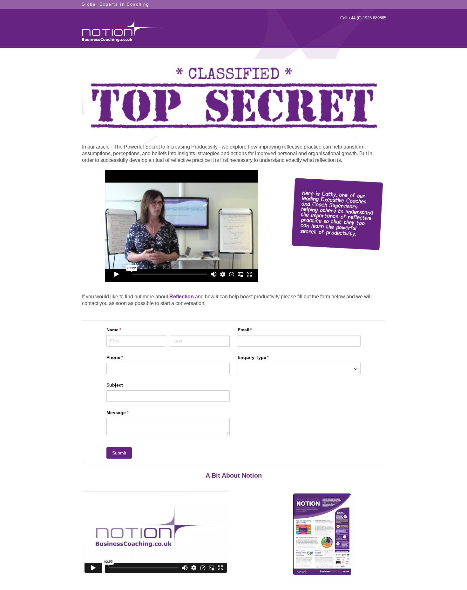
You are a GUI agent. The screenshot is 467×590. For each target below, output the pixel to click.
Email (254, 329)
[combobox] (299, 368)
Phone (124, 357)
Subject (114, 385)
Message (126, 412)
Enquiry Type (263, 357)
